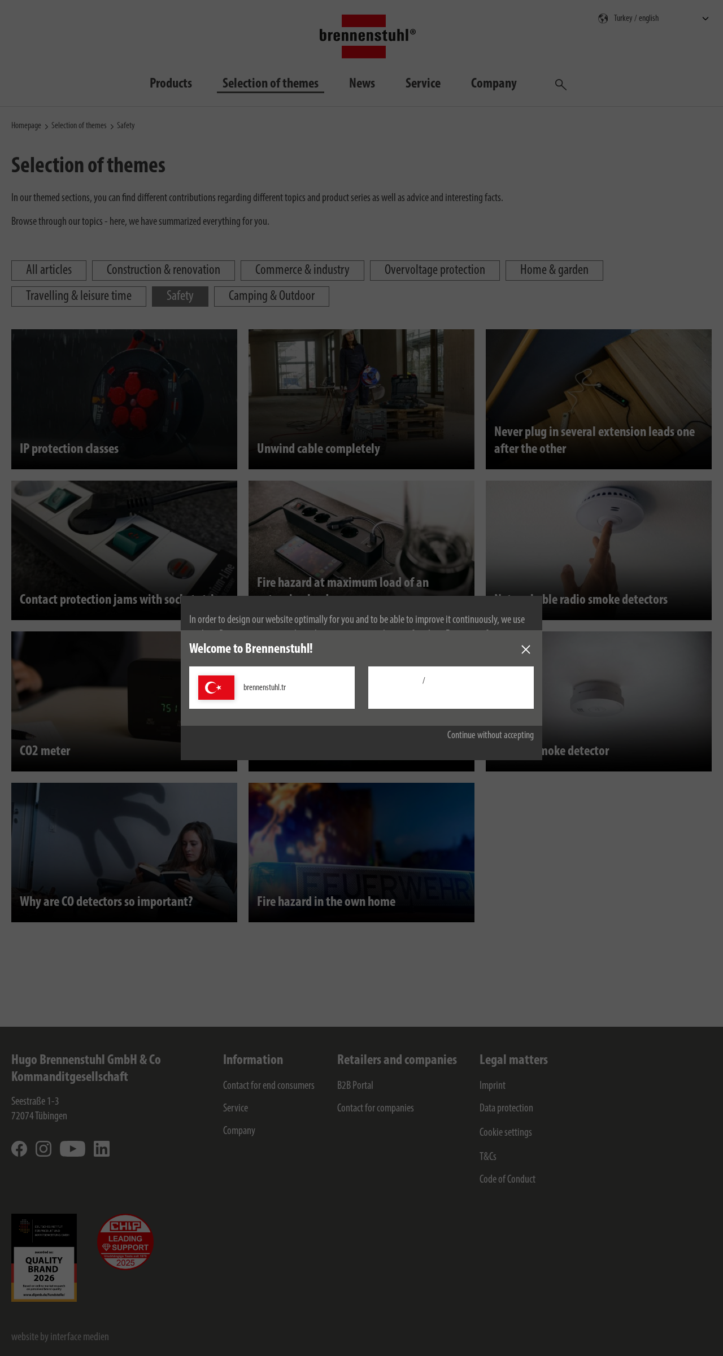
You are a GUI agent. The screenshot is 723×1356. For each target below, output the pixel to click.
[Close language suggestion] (526, 649)
